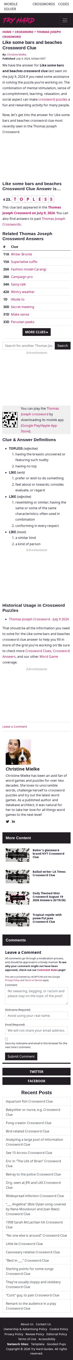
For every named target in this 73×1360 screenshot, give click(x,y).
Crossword (24, 32)
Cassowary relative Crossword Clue (33, 1252)
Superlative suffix (24, 261)
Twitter (36, 1071)
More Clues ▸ (36, 332)
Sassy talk (18, 284)
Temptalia (37, 1344)
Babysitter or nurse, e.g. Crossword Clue (33, 1112)
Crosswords (44, 4)
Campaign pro (22, 277)
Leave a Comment (14, 726)
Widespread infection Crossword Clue (35, 1196)
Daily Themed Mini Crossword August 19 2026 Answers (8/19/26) (49, 896)
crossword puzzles (53, 99)
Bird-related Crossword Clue (27, 1131)
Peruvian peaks (22, 322)
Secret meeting (22, 307)
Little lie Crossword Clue (24, 1244)
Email (15, 1024)
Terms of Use (27, 1339)
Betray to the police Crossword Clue (33, 1174)
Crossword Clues (38, 651)
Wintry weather (23, 292)
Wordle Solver (11, 6)
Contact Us (43, 1324)
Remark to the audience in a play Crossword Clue (31, 1306)
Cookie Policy (58, 1329)
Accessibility (47, 1339)
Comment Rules (47, 970)
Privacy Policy (12, 980)
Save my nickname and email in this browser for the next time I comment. (36, 1045)
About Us (27, 1324)
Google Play (31, 425)
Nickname (17, 1010)
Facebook (36, 1081)
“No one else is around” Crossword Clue (36, 1235)
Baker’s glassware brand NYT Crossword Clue (48, 853)
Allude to (18, 299)
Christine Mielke (16, 54)
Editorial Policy (56, 1334)
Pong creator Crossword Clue (28, 1123)
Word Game (49, 656)
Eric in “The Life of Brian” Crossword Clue (33, 1163)
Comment (11, 985)
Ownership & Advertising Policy (25, 1329)
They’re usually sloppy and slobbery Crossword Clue (33, 1284)
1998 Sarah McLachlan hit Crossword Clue (34, 1224)
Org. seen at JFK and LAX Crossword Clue (33, 1185)
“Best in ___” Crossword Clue (27, 1260)
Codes (63, 4)
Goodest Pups (56, 1344)
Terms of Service (33, 980)
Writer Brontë (21, 254)
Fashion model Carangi (28, 269)
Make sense (20, 314)
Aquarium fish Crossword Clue (29, 1101)
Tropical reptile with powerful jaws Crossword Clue (47, 918)
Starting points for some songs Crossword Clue (30, 1271)
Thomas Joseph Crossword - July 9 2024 (39, 619)
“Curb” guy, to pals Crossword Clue (32, 1295)
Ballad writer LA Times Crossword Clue (49, 873)
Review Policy (35, 1334)
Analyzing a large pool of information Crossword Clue (34, 1142)
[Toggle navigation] (65, 20)
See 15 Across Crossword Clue (29, 1153)
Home (6, 32)
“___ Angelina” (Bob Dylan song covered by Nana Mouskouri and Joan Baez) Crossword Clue (36, 1209)
